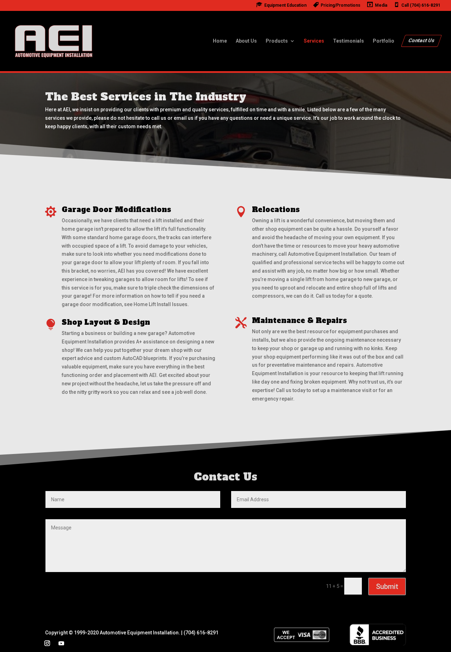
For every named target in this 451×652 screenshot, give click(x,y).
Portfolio (383, 41)
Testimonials (348, 41)
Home (220, 41)
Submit (387, 586)
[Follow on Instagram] (47, 643)
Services (314, 41)
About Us (246, 41)
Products (277, 41)
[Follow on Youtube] (61, 643)
